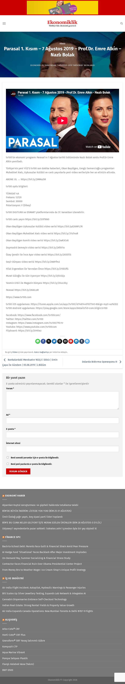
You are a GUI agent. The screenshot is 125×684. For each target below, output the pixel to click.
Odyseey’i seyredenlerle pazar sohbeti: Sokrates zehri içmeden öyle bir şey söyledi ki (49, 528)
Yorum (10, 388)
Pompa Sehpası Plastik (15, 658)
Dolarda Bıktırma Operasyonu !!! (100, 361)
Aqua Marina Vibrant (13, 652)
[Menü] (4, 23)
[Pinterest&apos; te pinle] (70, 341)
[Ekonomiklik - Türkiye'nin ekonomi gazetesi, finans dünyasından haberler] (62, 23)
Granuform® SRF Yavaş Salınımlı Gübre (23, 640)
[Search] (121, 23)
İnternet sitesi (13, 443)
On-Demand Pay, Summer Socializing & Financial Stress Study (36, 558)
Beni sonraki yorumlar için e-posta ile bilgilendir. (35, 457)
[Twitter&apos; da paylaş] (54, 341)
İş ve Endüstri (14, 578)
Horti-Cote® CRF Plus (13, 634)
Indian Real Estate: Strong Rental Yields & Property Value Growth (38, 605)
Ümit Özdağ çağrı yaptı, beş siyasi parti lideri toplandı (32, 516)
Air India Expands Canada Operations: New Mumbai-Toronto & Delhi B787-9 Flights (47, 611)
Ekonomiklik (37, 65)
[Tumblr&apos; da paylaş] (81, 341)
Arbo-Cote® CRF (11, 628)
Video (62, 44)
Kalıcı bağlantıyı (41, 352)
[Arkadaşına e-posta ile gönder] (65, 341)
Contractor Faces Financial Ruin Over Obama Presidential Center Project (42, 563)
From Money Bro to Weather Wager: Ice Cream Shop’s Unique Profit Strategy (44, 569)
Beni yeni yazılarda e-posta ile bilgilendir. (31, 464)
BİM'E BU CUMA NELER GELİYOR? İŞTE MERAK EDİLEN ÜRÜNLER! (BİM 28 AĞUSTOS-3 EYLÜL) (51, 522)
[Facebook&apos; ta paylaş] (43, 341)
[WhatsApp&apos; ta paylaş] (37, 341)
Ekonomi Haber (15, 495)
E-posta (10, 429)
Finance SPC (13, 537)
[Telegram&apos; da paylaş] (87, 341)
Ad (8, 415)
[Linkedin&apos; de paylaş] (76, 341)
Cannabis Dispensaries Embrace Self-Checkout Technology (34, 599)
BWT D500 (7, 670)
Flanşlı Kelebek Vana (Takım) (18, 664)
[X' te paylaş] (48, 341)
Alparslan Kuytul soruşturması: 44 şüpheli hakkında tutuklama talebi (40, 505)
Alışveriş (11, 619)
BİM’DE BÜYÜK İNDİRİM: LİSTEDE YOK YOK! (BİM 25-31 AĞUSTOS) (36, 510)
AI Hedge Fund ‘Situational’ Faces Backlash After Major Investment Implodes (44, 552)
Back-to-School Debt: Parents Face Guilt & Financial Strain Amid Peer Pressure (45, 546)
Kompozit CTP (9, 646)
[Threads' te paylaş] (59, 341)
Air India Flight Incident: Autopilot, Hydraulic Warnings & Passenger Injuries (44, 587)
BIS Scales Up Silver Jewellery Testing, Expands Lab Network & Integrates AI (44, 593)
